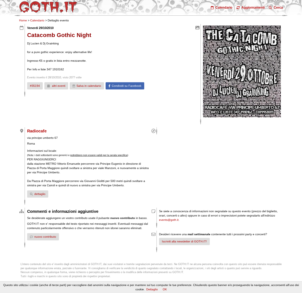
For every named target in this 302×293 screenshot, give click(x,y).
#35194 (35, 85)
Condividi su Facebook (126, 85)
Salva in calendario (88, 85)
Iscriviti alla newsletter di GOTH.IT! (184, 241)
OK (165, 289)
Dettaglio (152, 289)
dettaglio (39, 194)
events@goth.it (169, 219)
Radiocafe (37, 131)
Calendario (37, 20)
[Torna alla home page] (48, 7)
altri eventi (58, 85)
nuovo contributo (45, 236)
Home (23, 20)
